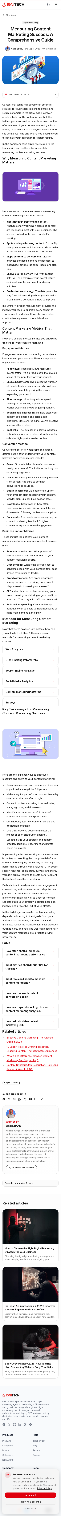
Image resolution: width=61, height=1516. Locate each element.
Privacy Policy (44, 1488)
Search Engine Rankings (20, 670)
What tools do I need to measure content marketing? (25, 981)
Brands (5, 1450)
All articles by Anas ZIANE (23, 1167)
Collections (7, 1455)
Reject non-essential (30, 1501)
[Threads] (25, 1424)
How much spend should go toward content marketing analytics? (27, 1009)
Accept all (30, 1495)
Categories (7, 1445)
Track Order (39, 1441)
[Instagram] (14, 1424)
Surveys (10, 702)
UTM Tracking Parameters (21, 660)
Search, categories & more (19, 1183)
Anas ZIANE (13, 1125)
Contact (36, 1455)
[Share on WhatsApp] (19, 1099)
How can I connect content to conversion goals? (23, 995)
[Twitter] (9, 1424)
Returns (36, 1450)
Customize (30, 1508)
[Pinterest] (30, 1424)
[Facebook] (3, 1424)
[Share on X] (9, 1099)
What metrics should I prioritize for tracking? (26, 967)
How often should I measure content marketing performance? (25, 953)
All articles (11, 15)
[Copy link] (41, 1099)
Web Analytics (14, 649)
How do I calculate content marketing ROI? (21, 1023)
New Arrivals (8, 1460)
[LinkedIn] (19, 1424)
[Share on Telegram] (25, 1099)
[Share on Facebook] (3, 1099)
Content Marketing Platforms (23, 691)
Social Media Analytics (19, 681)
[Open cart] (48, 4)
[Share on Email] (35, 1099)
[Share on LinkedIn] (14, 1099)
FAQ (35, 1445)
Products (6, 1441)
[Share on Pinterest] (30, 1099)
